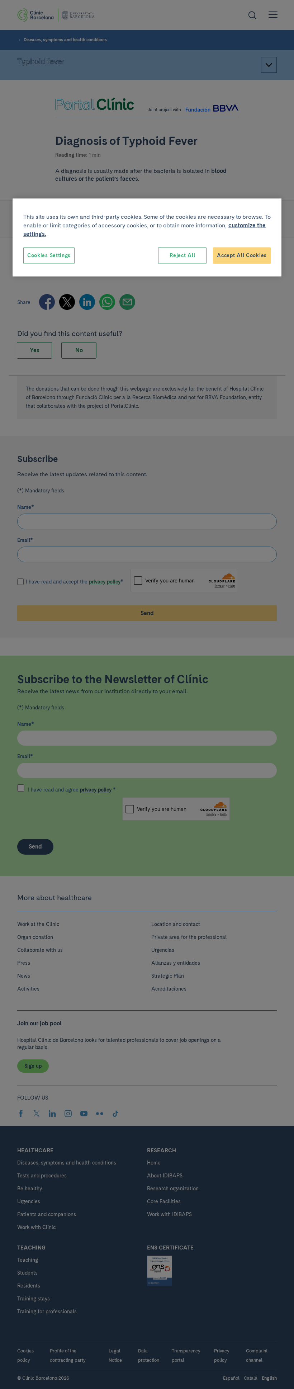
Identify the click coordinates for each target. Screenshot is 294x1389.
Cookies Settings (49, 255)
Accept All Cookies (242, 255)
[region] (147, 237)
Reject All (182, 255)
